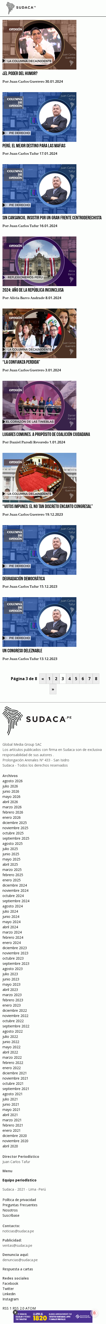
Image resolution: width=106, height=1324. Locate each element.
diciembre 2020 (14, 1135)
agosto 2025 (12, 843)
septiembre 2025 (15, 838)
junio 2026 (10, 791)
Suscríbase (10, 1215)
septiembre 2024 (15, 900)
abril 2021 (10, 1114)
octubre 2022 (13, 1020)
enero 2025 (11, 880)
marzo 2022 (12, 1057)
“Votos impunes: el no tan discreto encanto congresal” (47, 506)
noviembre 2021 (15, 1078)
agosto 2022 (12, 1031)
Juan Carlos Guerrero (27, 81)
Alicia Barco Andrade (27, 298)
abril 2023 (10, 989)
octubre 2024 (13, 895)
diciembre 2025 (14, 822)
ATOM (30, 1308)
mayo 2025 (11, 859)
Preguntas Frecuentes (19, 1205)
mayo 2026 (11, 796)
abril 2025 (10, 864)
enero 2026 (11, 817)
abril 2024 (10, 927)
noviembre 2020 (15, 1140)
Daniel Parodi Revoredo (29, 442)
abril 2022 (10, 1052)
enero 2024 (11, 942)
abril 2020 (10, 1146)
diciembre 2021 (14, 1073)
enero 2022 (11, 1067)
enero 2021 (11, 1130)
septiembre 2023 (15, 963)
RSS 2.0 (18, 1308)
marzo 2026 (12, 807)
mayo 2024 (11, 921)
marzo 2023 (12, 994)
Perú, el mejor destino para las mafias (33, 146)
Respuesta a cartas (17, 1269)
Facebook (10, 1283)
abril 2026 (10, 801)
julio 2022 (10, 1036)
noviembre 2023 (15, 953)
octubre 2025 (13, 833)
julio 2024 (10, 911)
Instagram (10, 1299)
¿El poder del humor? (19, 73)
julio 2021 (10, 1099)
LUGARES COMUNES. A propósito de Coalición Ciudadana (46, 434)
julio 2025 (10, 848)
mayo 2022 (11, 1047)
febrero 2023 (12, 1000)
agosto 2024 (12, 906)
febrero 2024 (12, 937)
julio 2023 (10, 974)
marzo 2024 (12, 932)
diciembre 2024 (14, 885)
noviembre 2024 (15, 890)
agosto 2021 (12, 1093)
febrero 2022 (12, 1062)
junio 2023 (10, 979)
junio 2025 (10, 854)
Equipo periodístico (19, 1180)
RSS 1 (7, 1308)
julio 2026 (10, 786)
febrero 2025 (12, 874)
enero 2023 (11, 1005)
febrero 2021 (12, 1125)
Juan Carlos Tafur (24, 154)
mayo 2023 (11, 984)
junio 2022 (10, 1041)
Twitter (8, 1288)
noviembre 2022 (15, 1015)
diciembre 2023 (14, 947)
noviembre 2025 (15, 827)
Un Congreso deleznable (22, 651)
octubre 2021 (13, 1083)
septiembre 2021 (15, 1088)
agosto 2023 (12, 968)
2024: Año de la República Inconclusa (33, 290)
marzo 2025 (12, 869)
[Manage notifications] (94, 1313)
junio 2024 (10, 916)
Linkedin (9, 1293)
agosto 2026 (12, 781)
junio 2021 (10, 1104)
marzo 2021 (12, 1120)
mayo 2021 (11, 1109)
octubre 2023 (13, 958)
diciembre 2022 (14, 1010)
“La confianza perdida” (21, 362)
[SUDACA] (21, 9)
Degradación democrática (23, 579)
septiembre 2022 (15, 1026)
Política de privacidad (19, 1199)
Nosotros (10, 1210)
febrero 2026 (12, 812)
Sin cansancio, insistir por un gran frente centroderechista (52, 218)
